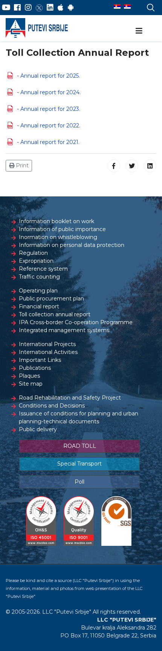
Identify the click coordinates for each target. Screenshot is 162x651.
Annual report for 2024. (50, 92)
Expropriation (36, 260)
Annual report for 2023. (50, 109)
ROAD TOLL (79, 446)
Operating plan (38, 290)
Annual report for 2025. (50, 75)
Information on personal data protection (71, 245)
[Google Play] (70, 7)
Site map (31, 383)
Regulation (33, 253)
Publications (35, 368)
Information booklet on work (56, 221)
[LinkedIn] (50, 7)
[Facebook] (17, 7)
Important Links (40, 360)
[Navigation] (139, 31)
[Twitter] (39, 7)
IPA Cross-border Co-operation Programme (76, 322)
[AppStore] (60, 7)
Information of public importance (62, 229)
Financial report (39, 306)
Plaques (29, 375)
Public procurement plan (51, 298)
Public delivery (38, 429)
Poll (79, 481)
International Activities (48, 352)
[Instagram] (28, 7)
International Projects (47, 344)
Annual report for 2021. (49, 142)
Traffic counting (39, 276)
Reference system (43, 268)
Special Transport (79, 463)
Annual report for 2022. (50, 125)
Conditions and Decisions (52, 405)
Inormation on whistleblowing (58, 237)
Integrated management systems (64, 330)
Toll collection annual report (54, 314)
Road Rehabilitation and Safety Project (70, 397)
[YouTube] (6, 7)
